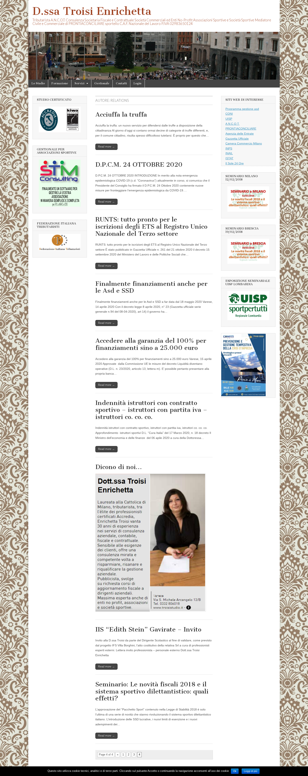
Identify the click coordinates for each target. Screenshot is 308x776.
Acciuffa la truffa (121, 114)
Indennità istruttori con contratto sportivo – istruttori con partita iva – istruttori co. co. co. (151, 410)
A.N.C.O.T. (232, 123)
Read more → (106, 146)
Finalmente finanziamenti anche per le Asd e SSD (151, 287)
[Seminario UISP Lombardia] (248, 210)
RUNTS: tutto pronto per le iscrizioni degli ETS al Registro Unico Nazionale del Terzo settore (151, 226)
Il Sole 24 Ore (234, 163)
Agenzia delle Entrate (239, 133)
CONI (229, 113)
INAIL (229, 153)
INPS (228, 148)
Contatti (121, 83)
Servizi (79, 83)
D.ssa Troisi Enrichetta (91, 11)
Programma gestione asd (242, 109)
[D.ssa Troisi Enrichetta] (154, 40)
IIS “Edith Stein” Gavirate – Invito (148, 629)
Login (137, 83)
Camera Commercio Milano (243, 143)
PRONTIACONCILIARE (240, 128)
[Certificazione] (60, 205)
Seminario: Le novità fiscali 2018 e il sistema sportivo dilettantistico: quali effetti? (151, 691)
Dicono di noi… (118, 467)
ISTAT (229, 158)
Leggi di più (250, 771)
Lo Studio (38, 83)
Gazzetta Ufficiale (237, 138)
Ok (234, 771)
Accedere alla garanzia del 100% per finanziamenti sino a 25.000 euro (150, 344)
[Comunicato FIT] (60, 249)
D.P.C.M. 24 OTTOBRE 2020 (138, 164)
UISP (228, 118)
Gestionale (101, 83)
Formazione (59, 83)
